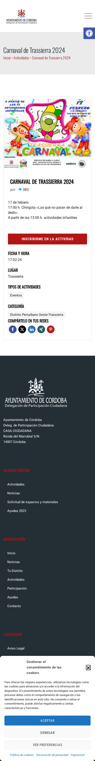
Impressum (77, 755)
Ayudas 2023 (16, 511)
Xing (41, 329)
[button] (89, 33)
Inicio (11, 553)
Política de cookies (22, 755)
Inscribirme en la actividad (48, 239)
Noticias (13, 493)
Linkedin (32, 329)
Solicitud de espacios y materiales (32, 502)
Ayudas (12, 597)
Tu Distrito (15, 571)
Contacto (14, 606)
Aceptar (47, 721)
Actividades (16, 484)
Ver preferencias (47, 745)
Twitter (22, 329)
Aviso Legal (16, 648)
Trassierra (15, 276)
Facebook (13, 329)
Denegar (47, 733)
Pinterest (51, 329)
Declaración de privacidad (52, 755)
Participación (17, 588)
